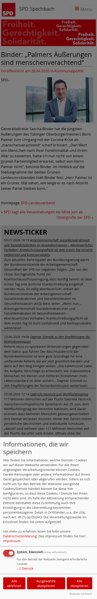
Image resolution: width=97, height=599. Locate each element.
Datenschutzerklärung (20, 536)
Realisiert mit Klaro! (80, 593)
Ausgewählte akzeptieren (46, 583)
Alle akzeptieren (79, 583)
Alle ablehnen (14, 583)
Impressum (11, 541)
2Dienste (25, 568)
